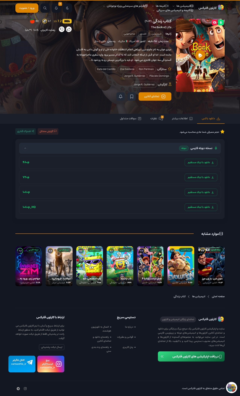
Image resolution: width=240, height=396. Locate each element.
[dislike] (61, 29)
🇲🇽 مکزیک (123, 41)
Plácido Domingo (159, 76)
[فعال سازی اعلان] (120, 96)
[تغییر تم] (67, 8)
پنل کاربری (128, 347)
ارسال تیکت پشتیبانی (51, 347)
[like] (69, 29)
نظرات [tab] (156, 118)
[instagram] (25, 389)
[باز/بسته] (25, 148)
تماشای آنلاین (151, 96)
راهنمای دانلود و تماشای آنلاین (102, 339)
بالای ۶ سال (100, 41)
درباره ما (129, 327)
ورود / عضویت (26, 8)
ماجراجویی (129, 34)
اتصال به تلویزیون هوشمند (101, 329)
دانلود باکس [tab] (208, 118)
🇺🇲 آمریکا (134, 41)
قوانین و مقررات (125, 337)
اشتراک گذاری (24, 131)
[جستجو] (45, 8)
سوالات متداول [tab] (128, 118)
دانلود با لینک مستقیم (199, 162)
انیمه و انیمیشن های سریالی (173, 10)
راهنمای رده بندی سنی (101, 349)
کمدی (143, 34)
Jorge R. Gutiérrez (134, 76)
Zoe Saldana (127, 69)
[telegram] (18, 389)
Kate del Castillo (106, 69)
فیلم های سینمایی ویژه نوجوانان (125, 5)
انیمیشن (156, 34)
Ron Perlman (146, 69)
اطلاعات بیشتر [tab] (180, 118)
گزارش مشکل (46, 131)
